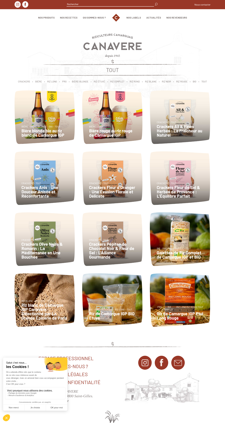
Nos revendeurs (176, 17)
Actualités (153, 17)
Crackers (24, 81)
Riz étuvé (99, 81)
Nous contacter (202, 4)
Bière (38, 81)
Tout (204, 81)
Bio (194, 81)
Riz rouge (182, 81)
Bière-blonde (80, 81)
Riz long (52, 81)
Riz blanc (151, 81)
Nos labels (133, 17)
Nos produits (46, 17)
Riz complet (117, 81)
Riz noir (166, 81)
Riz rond (135, 81)
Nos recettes (68, 17)
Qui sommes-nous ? (94, 17)
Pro (64, 81)
